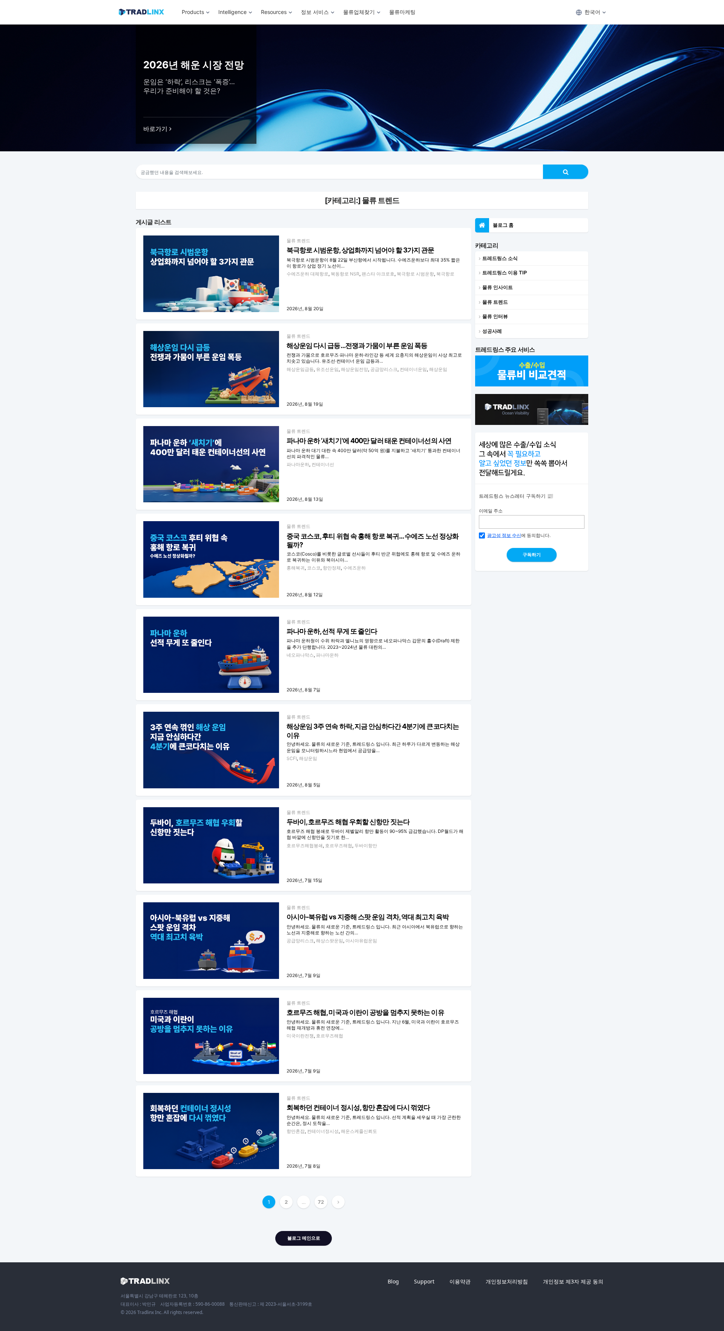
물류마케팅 (402, 12)
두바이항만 (365, 845)
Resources (274, 12)
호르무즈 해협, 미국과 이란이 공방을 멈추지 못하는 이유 (365, 1012)
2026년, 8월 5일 (304, 785)
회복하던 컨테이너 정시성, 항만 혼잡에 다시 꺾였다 (358, 1107)
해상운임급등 (300, 369)
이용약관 (460, 1281)
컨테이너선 (322, 464)
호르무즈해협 (338, 845)
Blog (393, 1281)
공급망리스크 (383, 369)
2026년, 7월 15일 (304, 880)
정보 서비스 (315, 12)
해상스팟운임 (329, 940)
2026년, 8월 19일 (305, 404)
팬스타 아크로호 (378, 274)
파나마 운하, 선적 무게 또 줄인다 (332, 631)
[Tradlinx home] (145, 1281)
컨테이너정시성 (323, 1131)
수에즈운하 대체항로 (307, 274)
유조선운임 (327, 369)
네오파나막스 (300, 655)
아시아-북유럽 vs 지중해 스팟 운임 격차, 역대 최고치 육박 (368, 917)
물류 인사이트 (497, 287)
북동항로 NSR (345, 274)
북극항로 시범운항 (415, 274)
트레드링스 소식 (500, 258)
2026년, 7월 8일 (304, 1166)
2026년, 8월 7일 (304, 689)
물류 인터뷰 (495, 316)
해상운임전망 (354, 369)
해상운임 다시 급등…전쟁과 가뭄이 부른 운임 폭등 (357, 345)
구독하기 (532, 554)
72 (321, 1202)
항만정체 (332, 568)
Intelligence (232, 12)
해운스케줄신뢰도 (359, 1131)
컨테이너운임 (413, 369)
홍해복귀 (296, 568)
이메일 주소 (491, 511)
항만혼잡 (296, 1131)
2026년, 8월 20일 (305, 308)
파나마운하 (298, 464)
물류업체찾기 (359, 12)
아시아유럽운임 (361, 940)
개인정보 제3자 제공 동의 (573, 1281)
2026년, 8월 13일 (305, 499)
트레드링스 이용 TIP (504, 272)
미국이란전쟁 (300, 1036)
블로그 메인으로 (303, 1238)
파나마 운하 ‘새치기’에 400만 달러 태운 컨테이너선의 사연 (369, 441)
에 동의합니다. (519, 535)
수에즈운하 (354, 568)
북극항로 (445, 274)
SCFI (292, 758)
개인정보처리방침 (507, 1281)
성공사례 (492, 331)
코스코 (314, 568)
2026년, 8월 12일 (305, 594)
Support (424, 1281)
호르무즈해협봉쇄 (305, 845)
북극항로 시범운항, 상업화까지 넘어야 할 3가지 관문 (360, 250)
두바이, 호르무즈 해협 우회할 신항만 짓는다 (348, 822)
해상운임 (438, 369)
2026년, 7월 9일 (304, 975)
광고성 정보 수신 (504, 535)
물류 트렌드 (298, 241)
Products (193, 12)
